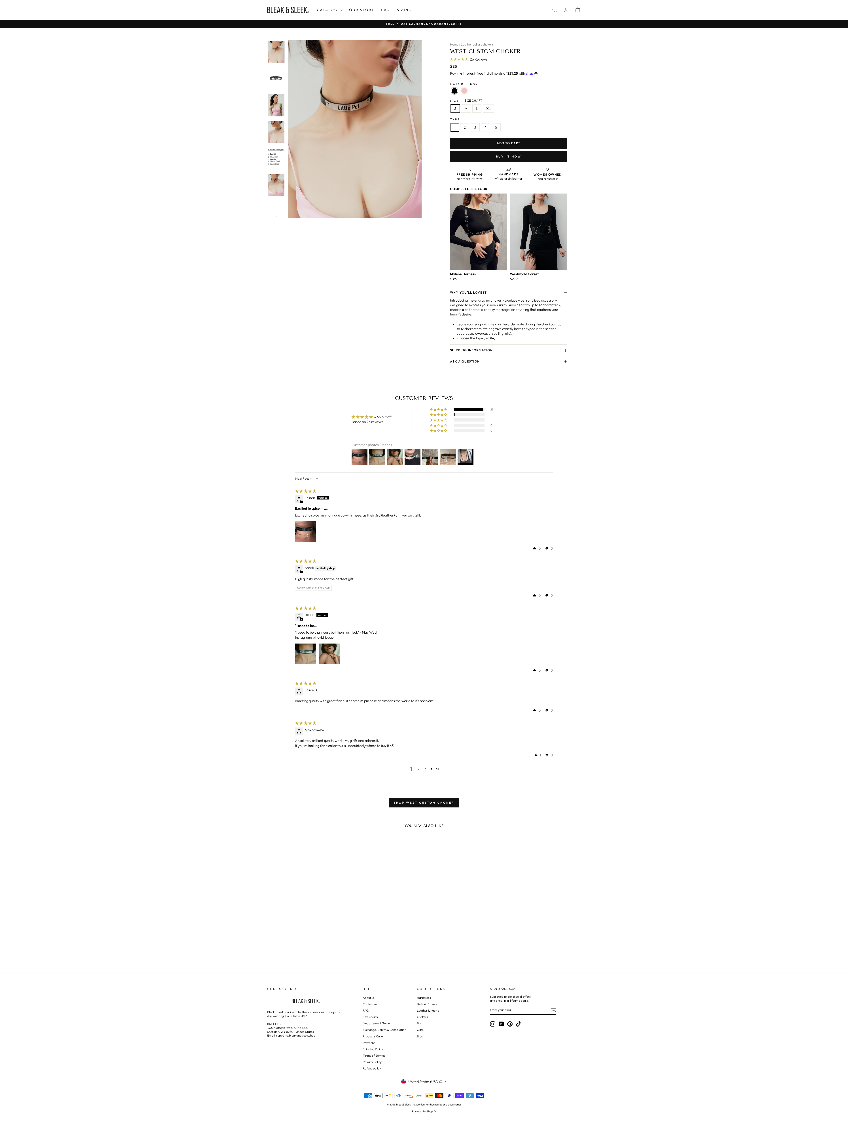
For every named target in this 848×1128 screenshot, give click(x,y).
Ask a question (465, 361)
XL (488, 108)
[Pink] (464, 91)
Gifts (420, 1030)
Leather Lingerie (428, 1010)
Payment (369, 1043)
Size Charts (370, 1017)
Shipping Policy (373, 1049)
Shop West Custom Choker (424, 802)
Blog (420, 1036)
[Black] (454, 91)
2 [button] (418, 769)
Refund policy (372, 1068)
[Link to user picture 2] (329, 654)
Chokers (422, 1017)
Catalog (328, 10)
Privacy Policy (372, 1062)
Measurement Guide (376, 1023)
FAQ (385, 10)
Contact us (370, 1004)
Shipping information (471, 350)
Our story (362, 10)
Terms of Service (374, 1056)
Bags (420, 1023)
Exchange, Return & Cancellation (384, 1030)
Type (455, 119)
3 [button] (425, 769)
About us (369, 998)
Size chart (474, 101)
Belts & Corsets (427, 1004)
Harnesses (424, 998)
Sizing (404, 10)
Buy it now (508, 156)
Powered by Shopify (424, 1111)
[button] (459, 59)
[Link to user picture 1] (305, 531)
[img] (305, 491)
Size (466, 101)
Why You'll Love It (468, 292)
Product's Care (373, 1036)
